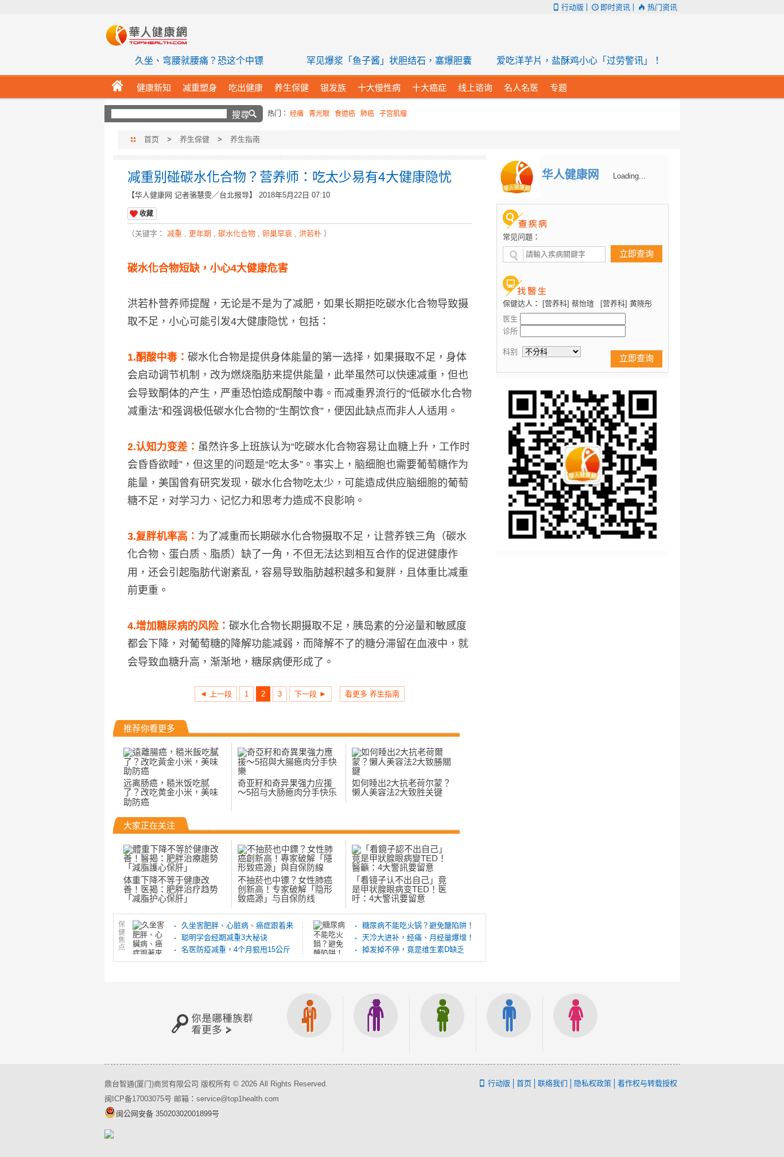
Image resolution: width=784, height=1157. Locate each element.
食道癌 (345, 114)
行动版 (572, 7)
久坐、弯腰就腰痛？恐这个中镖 (199, 60)
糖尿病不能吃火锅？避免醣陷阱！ (418, 925)
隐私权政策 (592, 1083)
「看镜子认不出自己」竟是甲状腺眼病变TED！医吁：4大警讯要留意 (399, 889)
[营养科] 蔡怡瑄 (568, 303)
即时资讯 (615, 7)
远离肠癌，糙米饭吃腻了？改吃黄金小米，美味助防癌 (170, 792)
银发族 (376, 1022)
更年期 (200, 233)
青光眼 (319, 114)
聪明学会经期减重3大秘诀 (224, 937)
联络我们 (553, 1083)
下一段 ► (310, 694)
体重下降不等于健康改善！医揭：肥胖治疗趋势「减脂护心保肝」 (170, 889)
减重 (174, 233)
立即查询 (636, 253)
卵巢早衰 (277, 233)
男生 (509, 1022)
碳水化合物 (236, 233)
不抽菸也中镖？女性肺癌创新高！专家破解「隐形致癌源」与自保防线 (285, 889)
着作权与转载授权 (647, 1083)
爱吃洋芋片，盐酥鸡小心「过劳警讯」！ (579, 60)
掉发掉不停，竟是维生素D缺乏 (413, 949)
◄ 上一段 (216, 694)
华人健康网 (150, 35)
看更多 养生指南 (372, 694)
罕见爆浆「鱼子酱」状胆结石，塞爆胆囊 (389, 60)
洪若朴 (310, 233)
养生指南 (245, 139)
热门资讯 (662, 7)
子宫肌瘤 (393, 114)
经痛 (297, 114)
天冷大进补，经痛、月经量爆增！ (418, 937)
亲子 (442, 1022)
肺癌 (367, 114)
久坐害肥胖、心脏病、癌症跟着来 (237, 925)
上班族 (309, 1022)
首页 (151, 139)
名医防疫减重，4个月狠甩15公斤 (235, 949)
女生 (575, 1022)
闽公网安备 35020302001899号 (167, 1113)
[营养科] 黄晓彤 (626, 303)
